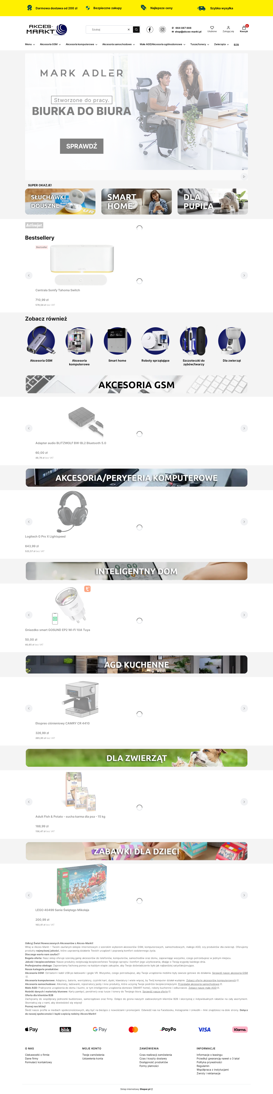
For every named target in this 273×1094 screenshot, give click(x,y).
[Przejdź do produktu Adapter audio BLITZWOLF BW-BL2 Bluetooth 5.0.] (81, 418)
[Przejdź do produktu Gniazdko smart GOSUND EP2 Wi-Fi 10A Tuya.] (71, 605)
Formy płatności (149, 1065)
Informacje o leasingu (209, 1054)
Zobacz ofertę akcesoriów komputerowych (211, 980)
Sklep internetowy (135, 1089)
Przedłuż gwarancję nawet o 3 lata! (218, 1058)
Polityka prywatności (209, 1062)
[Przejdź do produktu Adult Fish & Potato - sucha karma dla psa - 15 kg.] (81, 791)
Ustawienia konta (92, 1058)
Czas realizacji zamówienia (155, 1054)
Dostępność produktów (153, 1062)
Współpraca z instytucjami (213, 1069)
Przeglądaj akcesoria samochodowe (198, 984)
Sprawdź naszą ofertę (155, 991)
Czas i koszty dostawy (153, 1058)
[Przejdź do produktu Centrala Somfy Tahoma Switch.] (81, 265)
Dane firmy (31, 1058)
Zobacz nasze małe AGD (202, 987)
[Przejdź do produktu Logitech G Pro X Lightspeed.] (71, 511)
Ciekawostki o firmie (37, 1054)
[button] (136, 29)
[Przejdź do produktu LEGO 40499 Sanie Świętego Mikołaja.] (81, 885)
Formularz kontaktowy (38, 1062)
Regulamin (203, 1065)
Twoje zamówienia (93, 1054)
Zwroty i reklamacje (208, 1073)
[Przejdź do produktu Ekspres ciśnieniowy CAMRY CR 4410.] (81, 698)
